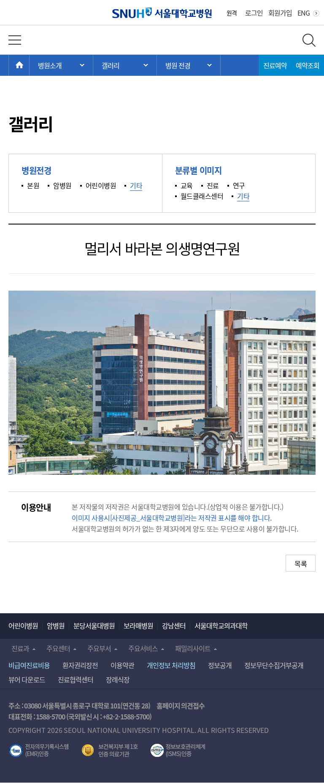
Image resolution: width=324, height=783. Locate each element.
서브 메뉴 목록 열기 (125, 65)
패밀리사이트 (193, 648)
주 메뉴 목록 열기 (61, 65)
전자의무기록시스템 (38, 750)
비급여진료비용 (29, 665)
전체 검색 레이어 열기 (309, 40)
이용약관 (122, 665)
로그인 (254, 13)
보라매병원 (138, 625)
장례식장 (118, 679)
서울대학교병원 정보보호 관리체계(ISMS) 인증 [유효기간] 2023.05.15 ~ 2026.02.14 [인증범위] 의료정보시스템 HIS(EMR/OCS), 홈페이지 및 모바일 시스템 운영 (178, 750)
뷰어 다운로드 (26, 679)
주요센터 (58, 648)
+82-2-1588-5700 (126, 716)
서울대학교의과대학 (221, 625)
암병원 (56, 625)
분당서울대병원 (94, 625)
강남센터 (174, 625)
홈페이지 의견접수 (181, 705)
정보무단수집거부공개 (273, 665)
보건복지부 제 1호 (110, 750)
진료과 (20, 648)
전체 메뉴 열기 (14, 40)
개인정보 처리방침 (171, 665)
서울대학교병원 (162, 13)
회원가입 (280, 13)
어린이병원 (23, 625)
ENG (303, 13)
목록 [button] (300, 564)
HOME (29, 65)
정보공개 (220, 665)
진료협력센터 (75, 679)
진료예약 (275, 65)
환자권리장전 (80, 665)
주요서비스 (143, 648)
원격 (232, 12)
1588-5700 (50, 716)
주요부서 (99, 648)
